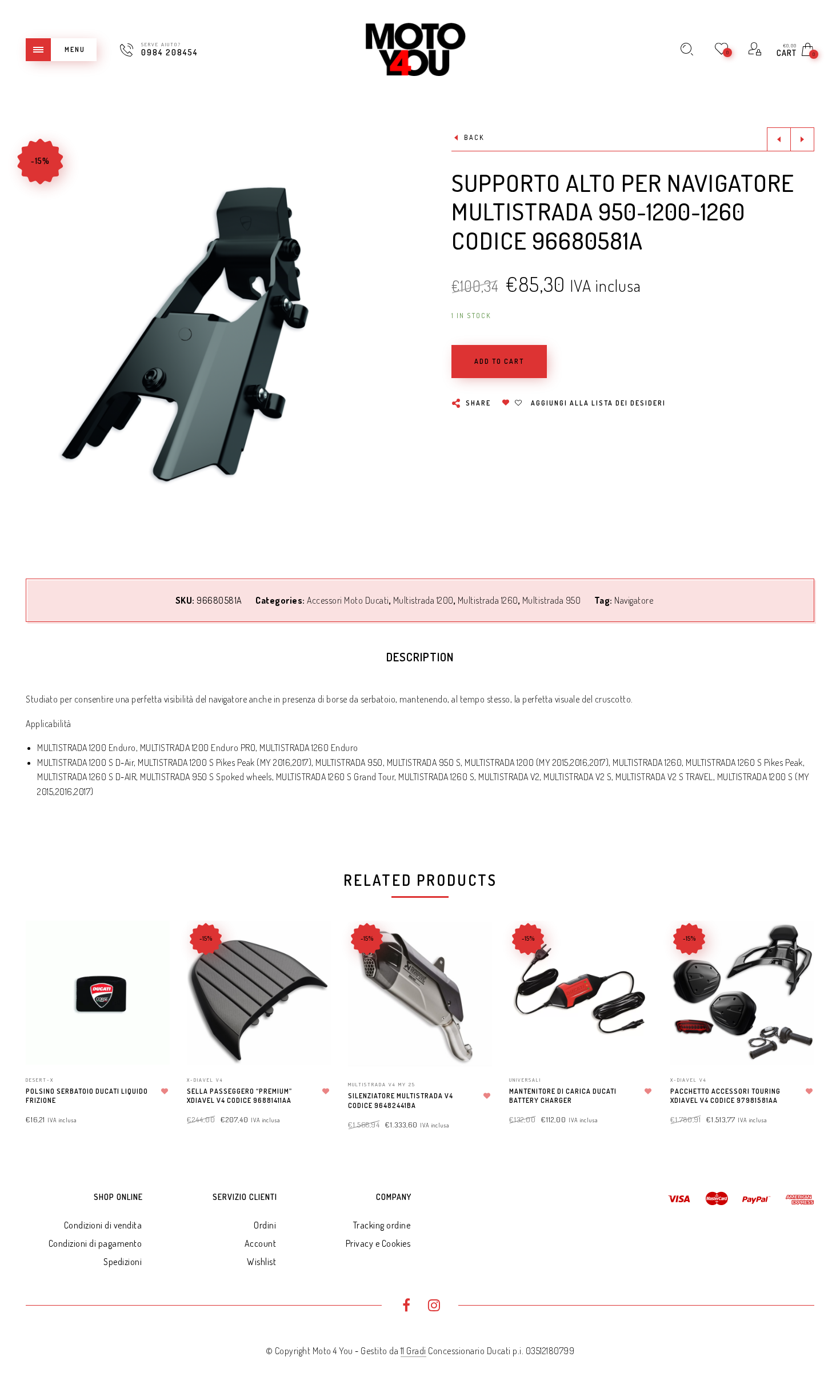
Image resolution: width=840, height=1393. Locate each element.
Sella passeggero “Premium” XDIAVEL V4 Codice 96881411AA (239, 1096)
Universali (525, 1080)
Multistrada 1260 (488, 600)
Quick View (150, 946)
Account (261, 1243)
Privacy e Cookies (378, 1243)
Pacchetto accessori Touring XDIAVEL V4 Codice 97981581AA (725, 1096)
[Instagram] (434, 1306)
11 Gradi (413, 1350)
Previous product (778, 139)
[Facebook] (406, 1306)
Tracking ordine (382, 1225)
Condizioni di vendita (103, 1225)
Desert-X (40, 1080)
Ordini (265, 1225)
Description (420, 656)
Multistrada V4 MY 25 (381, 1084)
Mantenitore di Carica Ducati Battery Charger (563, 1096)
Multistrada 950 (551, 600)
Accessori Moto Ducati (348, 600)
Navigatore (633, 600)
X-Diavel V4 (205, 1080)
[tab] (420, 657)
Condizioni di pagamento (95, 1243)
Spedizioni (122, 1261)
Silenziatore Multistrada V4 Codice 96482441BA (400, 1100)
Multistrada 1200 (423, 600)
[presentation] (40, 1015)
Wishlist (261, 1261)
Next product (802, 139)
